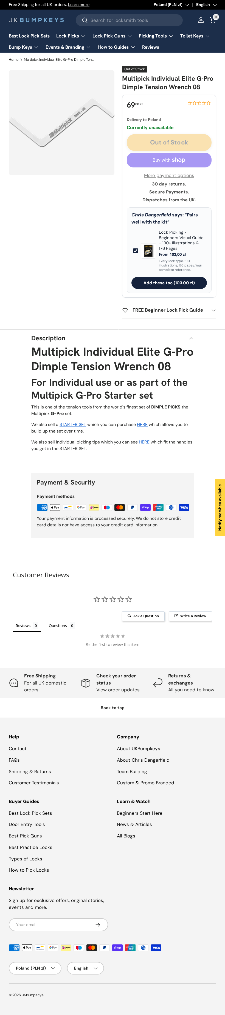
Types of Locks (25, 859)
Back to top (113, 707)
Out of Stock (169, 142)
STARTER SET (73, 424)
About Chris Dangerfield (143, 760)
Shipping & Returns (30, 771)
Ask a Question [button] (146, 615)
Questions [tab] (58, 625)
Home (13, 60)
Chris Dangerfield (151, 215)
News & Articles (134, 824)
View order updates (118, 690)
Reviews (150, 47)
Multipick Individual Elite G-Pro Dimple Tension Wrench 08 (59, 60)
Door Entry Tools (27, 824)
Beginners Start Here (139, 813)
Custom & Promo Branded (145, 783)
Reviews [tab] (23, 625)
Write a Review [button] (193, 615)
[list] (61, 122)
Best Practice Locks (30, 847)
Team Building (132, 771)
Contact (18, 749)
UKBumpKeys (32, 995)
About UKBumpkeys (138, 749)
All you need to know (191, 690)
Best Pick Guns (25, 836)
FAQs (14, 760)
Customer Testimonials (34, 783)
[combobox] (129, 20)
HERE (142, 424)
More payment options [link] (169, 175)
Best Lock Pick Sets (29, 36)
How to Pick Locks (29, 870)
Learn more (78, 4)
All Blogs (126, 836)
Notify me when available (219, 507)
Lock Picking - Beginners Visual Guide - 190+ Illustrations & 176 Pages (181, 240)
